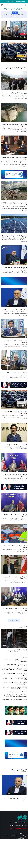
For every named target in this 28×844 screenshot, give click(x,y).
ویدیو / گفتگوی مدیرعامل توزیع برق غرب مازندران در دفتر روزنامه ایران (14, 515)
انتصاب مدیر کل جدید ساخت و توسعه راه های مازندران (15, 546)
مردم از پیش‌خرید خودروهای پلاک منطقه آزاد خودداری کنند (14, 15)
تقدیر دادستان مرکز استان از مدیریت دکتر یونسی (15, 309)
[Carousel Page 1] (17, 651)
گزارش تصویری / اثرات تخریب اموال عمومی (17, 650)
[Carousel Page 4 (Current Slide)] (12, 651)
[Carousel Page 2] (15, 651)
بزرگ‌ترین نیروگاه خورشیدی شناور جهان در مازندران (14, 236)
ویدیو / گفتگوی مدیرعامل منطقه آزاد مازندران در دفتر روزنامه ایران (15, 578)
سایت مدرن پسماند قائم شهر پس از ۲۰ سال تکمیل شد (14, 203)
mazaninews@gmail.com (21, 838)
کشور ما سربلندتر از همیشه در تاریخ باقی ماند (15, 445)
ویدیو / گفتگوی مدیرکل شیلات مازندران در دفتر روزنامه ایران (15, 475)
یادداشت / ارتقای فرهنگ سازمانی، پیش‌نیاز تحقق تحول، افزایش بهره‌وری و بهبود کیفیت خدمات (15, 695)
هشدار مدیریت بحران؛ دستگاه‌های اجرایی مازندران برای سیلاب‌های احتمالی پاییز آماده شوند (14, 683)
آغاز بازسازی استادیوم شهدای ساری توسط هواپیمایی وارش (15, 678)
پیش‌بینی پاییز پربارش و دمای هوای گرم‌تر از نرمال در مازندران (14, 669)
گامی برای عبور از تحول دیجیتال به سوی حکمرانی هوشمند (14, 158)
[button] (4, 5)
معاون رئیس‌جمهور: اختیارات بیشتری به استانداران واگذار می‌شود (15, 660)
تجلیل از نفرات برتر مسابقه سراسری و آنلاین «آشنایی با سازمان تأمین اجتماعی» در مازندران (14, 687)
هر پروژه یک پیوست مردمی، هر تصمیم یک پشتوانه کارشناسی (16, 268)
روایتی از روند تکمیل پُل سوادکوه (19, 93)
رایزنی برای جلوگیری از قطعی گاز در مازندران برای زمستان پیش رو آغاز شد (15, 665)
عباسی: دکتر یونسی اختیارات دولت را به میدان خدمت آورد (15, 341)
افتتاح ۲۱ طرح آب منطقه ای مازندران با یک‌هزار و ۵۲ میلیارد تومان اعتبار (14, 125)
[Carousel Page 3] (14, 651)
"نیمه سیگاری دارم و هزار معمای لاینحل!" (17, 692)
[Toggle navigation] (7, 5)
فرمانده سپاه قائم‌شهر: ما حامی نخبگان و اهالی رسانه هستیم (15, 700)
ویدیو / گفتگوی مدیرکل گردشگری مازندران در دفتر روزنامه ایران (14, 609)
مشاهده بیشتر (14, 620)
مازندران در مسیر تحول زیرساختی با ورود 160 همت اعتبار (15, 37)
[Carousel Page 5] (10, 651)
